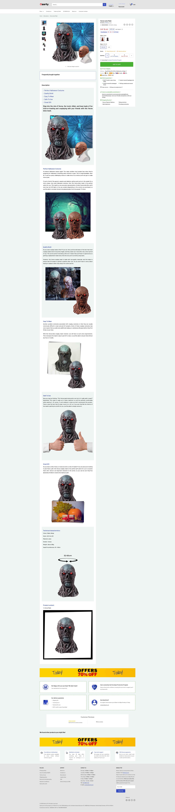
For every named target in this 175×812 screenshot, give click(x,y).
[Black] (107, 39)
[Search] (104, 4)
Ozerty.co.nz (126, 772)
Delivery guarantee (106, 78)
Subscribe (120, 790)
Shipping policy (43, 777)
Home (41, 16)
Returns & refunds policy (46, 779)
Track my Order (57, 11)
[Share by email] (132, 25)
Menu (41, 11)
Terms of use (43, 775)
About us (74, 11)
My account (121, 6)
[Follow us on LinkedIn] (134, 800)
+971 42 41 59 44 (109, 805)
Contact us (48, 11)
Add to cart (117, 64)
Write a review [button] (99, 721)
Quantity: (102, 55)
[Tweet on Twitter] (130, 25)
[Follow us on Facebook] (127, 800)
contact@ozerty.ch (88, 784)
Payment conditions (44, 781)
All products (46, 16)
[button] (105, 24)
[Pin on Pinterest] (127, 25)
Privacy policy (43, 770)
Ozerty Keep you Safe (65, 781)
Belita (106, 22)
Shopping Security (106, 100)
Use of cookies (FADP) (45, 772)
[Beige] (102, 39)
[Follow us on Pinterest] (129, 800)
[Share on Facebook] (124, 25)
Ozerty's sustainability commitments (111, 92)
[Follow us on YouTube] (132, 800)
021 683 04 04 (66, 11)
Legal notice (63, 777)
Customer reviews (83, 11)
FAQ (61, 779)
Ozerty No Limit (43, 783)
